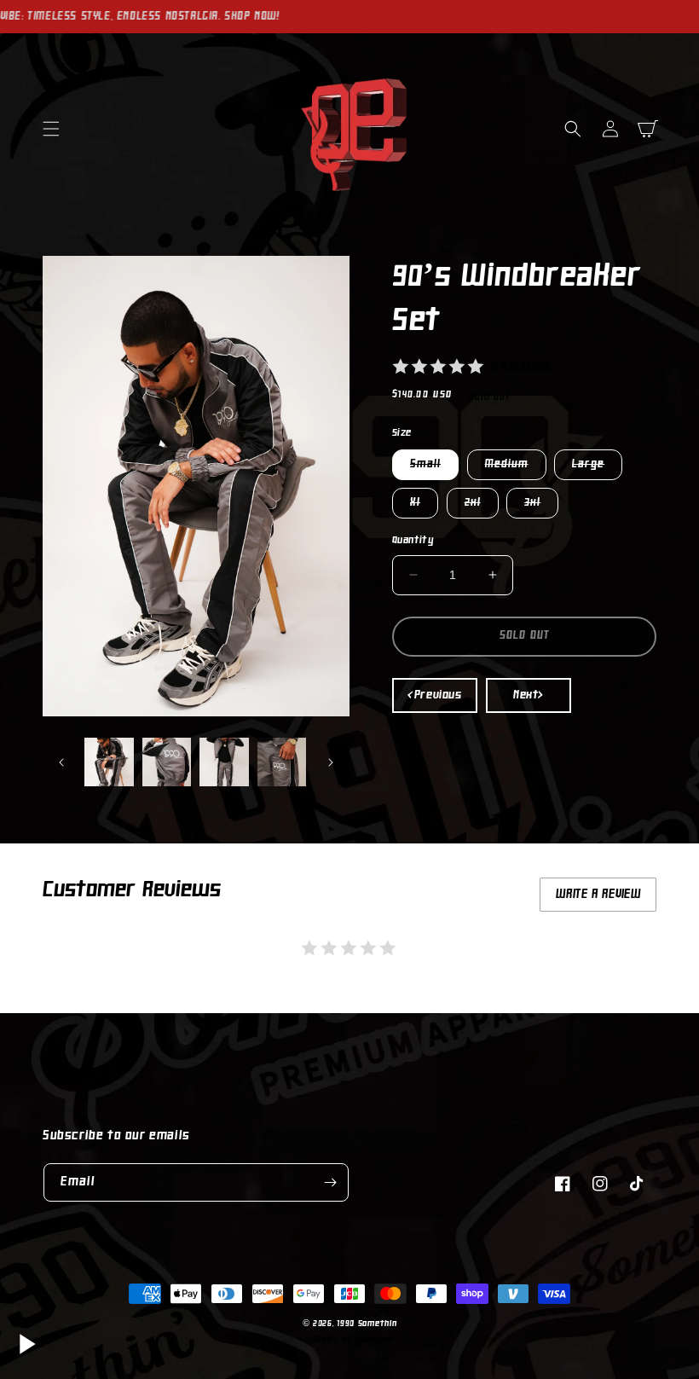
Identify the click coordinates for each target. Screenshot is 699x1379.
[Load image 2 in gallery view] (167, 762)
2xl (482, 507)
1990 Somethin (366, 1324)
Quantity (412, 541)
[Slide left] (61, 762)
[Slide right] (331, 762)
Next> (528, 695)
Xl (424, 507)
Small (434, 468)
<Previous (434, 695)
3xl (541, 507)
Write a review (598, 894)
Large (597, 468)
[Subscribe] (330, 1182)
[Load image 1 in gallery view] (109, 762)
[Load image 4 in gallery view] (282, 762)
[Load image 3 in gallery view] (224, 762)
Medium (515, 468)
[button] (51, 129)
